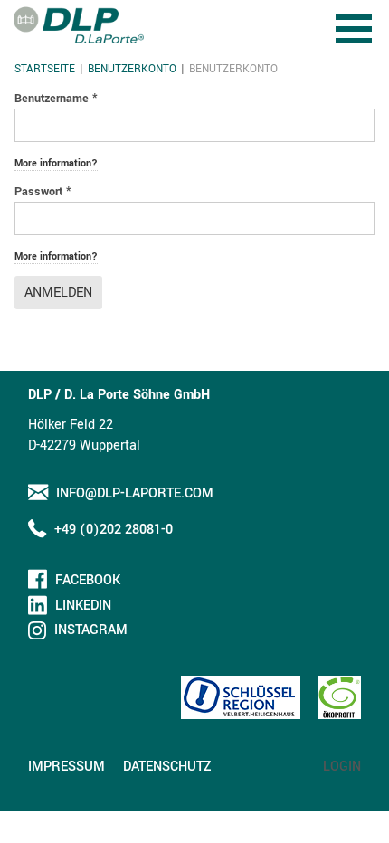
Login (342, 766)
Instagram (91, 629)
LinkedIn (83, 605)
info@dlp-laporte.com (134, 493)
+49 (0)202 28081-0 (113, 529)
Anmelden (58, 292)
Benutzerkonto (132, 69)
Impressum (66, 766)
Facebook (87, 580)
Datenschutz (167, 766)
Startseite (44, 69)
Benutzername (56, 98)
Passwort (42, 192)
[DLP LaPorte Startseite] (79, 24)
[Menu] (355, 16)
